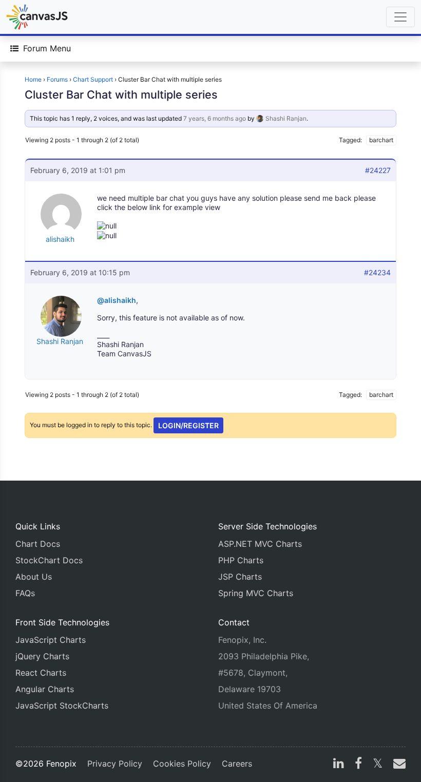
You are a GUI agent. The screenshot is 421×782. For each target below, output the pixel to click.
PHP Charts (240, 560)
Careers (237, 763)
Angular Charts (44, 689)
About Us (33, 576)
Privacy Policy (114, 763)
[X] (378, 764)
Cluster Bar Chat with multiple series (121, 94)
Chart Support (93, 79)
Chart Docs (37, 544)
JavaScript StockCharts (61, 705)
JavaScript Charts (50, 640)
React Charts (40, 672)
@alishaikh (116, 300)
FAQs (25, 593)
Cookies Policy (182, 763)
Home (33, 79)
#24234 (377, 272)
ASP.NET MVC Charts (260, 544)
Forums (57, 79)
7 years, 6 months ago (214, 118)
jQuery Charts (42, 656)
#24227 (378, 170)
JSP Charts (240, 576)
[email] (397, 764)
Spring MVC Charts (255, 593)
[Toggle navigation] (400, 17)
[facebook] (358, 764)
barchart (381, 140)
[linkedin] (338, 764)
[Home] (37, 17)
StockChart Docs (49, 560)
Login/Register (188, 425)
